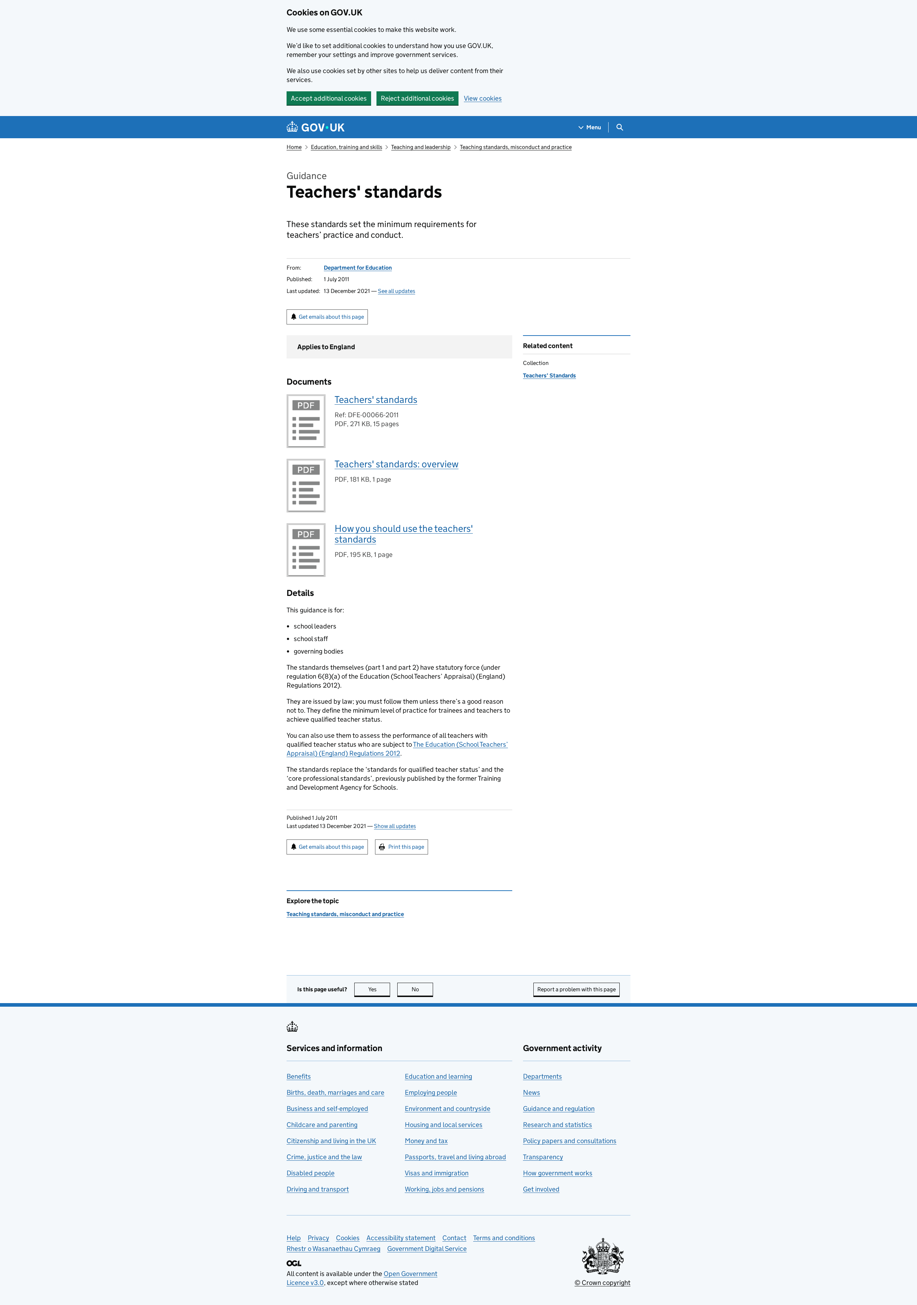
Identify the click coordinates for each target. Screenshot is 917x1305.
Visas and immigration (437, 1173)
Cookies (348, 1238)
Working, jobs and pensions (444, 1189)
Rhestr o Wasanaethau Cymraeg (333, 1248)
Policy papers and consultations (569, 1141)
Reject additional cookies (417, 98)
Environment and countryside (447, 1108)
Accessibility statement (401, 1238)
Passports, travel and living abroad (455, 1157)
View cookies (483, 98)
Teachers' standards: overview (396, 464)
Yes (379, 989)
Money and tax (426, 1141)
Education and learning (438, 1076)
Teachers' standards (376, 399)
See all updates (396, 291)
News (531, 1092)
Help (294, 1238)
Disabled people (311, 1173)
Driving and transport (318, 1189)
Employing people (431, 1092)
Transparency (543, 1157)
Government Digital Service (427, 1248)
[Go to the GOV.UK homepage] (316, 127)
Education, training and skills (346, 147)
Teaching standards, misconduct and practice (516, 147)
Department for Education (358, 267)
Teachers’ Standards (549, 375)
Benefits (299, 1076)
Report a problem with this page (576, 989)
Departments (542, 1076)
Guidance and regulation (559, 1108)
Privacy (318, 1238)
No (422, 989)
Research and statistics (557, 1125)
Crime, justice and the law (324, 1157)
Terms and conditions (504, 1238)
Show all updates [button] (395, 826)
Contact (454, 1238)
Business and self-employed (327, 1108)
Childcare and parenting (322, 1125)
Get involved (541, 1189)
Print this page (406, 846)
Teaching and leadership (421, 147)
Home (294, 147)
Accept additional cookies (329, 98)
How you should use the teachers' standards (404, 534)
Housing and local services (443, 1125)
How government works (557, 1173)
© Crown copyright (602, 1282)
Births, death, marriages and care (335, 1092)
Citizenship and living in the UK (331, 1141)
